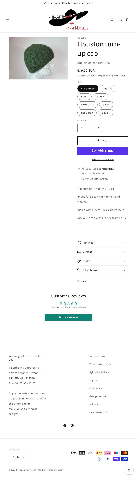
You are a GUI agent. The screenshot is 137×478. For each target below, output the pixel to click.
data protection (98, 396)
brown (101, 96)
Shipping (97, 75)
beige (106, 104)
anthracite (87, 104)
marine (108, 88)
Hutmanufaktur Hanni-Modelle (30, 470)
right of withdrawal (100, 372)
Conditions (95, 388)
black (84, 96)
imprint (93, 380)
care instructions (99, 412)
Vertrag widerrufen (100, 364)
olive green (88, 88)
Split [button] (83, 281)
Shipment (95, 404)
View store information (94, 178)
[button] (7, 20)
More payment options (103, 159)
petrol (106, 112)
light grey (87, 112)
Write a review (68, 317)
